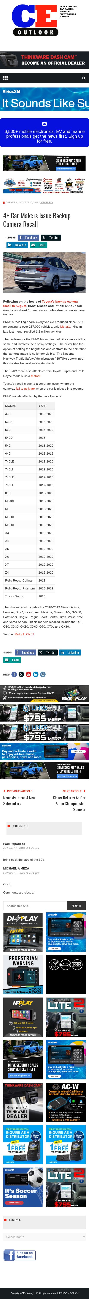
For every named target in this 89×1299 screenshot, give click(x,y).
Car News (11, 202)
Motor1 (36, 376)
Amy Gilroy (46, 202)
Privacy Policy (68, 1293)
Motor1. (65, 326)
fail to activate (25, 388)
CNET (30, 634)
